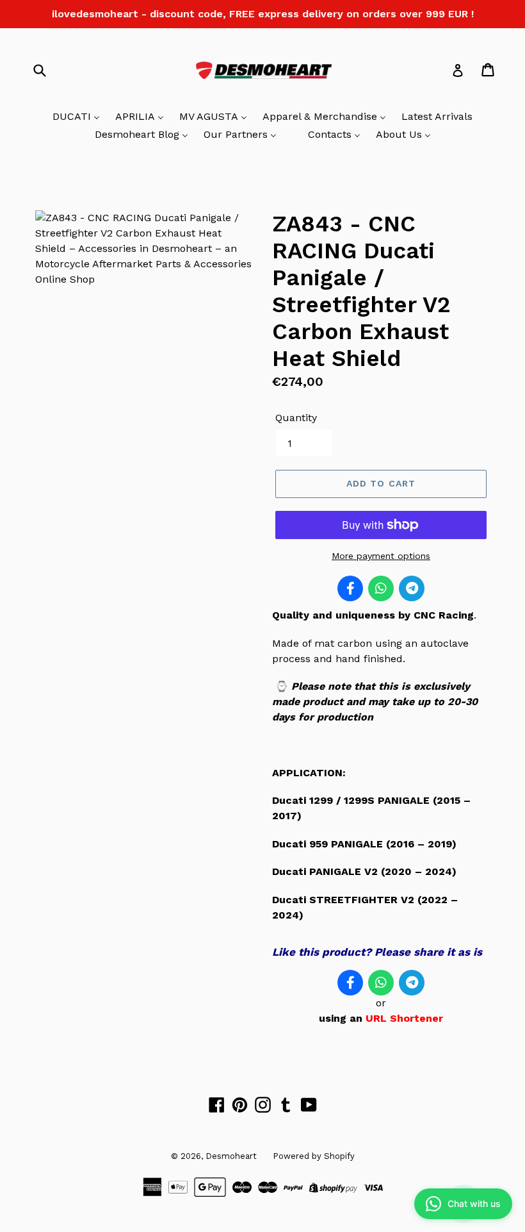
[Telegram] (411, 588)
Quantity (296, 418)
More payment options (381, 556)
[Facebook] (350, 588)
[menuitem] (76, 117)
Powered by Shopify (314, 1156)
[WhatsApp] (381, 588)
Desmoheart (231, 1156)
